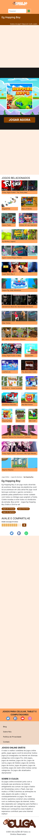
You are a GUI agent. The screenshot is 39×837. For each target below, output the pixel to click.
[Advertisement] (19, 46)
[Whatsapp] (26, 533)
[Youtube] (22, 718)
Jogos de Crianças (8, 508)
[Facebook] (19, 533)
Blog (5, 727)
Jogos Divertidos (23, 508)
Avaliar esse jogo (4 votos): (10, 521)
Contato (6, 742)
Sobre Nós (7, 732)
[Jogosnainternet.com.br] (20, 3)
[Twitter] (12, 533)
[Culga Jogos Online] (19, 823)
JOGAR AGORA (19, 120)
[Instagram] (30, 718)
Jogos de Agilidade (8, 512)
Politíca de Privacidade (12, 737)
